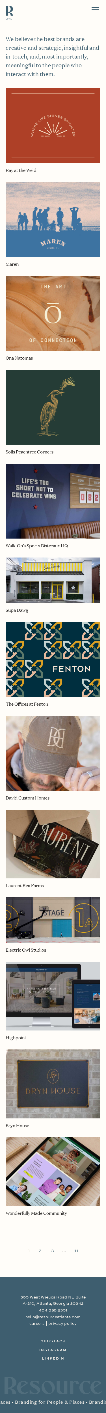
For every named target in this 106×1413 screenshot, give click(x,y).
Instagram (53, 1350)
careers (37, 1324)
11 (76, 1251)
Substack (53, 1341)
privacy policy (62, 1324)
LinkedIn (53, 1358)
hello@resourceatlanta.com (53, 1317)
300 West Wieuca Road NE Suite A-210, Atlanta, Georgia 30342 (53, 1300)
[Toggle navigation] (95, 9)
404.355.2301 (53, 1310)
